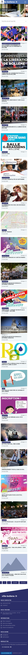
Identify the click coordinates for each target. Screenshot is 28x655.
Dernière (23, 582)
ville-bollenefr (9, 2)
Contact (5, 605)
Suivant (15, 582)
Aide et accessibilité (8, 627)
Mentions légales (7, 623)
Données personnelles (9, 625)
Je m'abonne (6, 647)
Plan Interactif (6, 621)
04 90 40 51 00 (6, 603)
